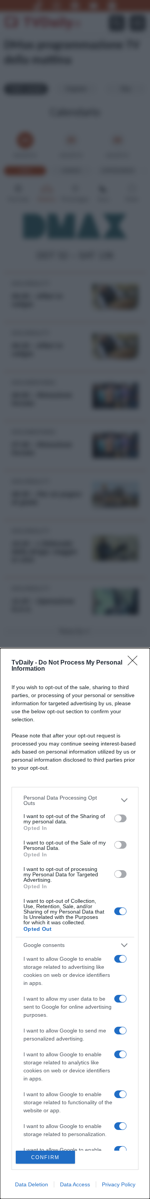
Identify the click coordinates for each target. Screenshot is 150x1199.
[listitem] (75, 800)
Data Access (75, 1184)
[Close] (135, 663)
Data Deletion (31, 1184)
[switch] (120, 818)
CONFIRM (45, 1157)
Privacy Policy (118, 1184)
